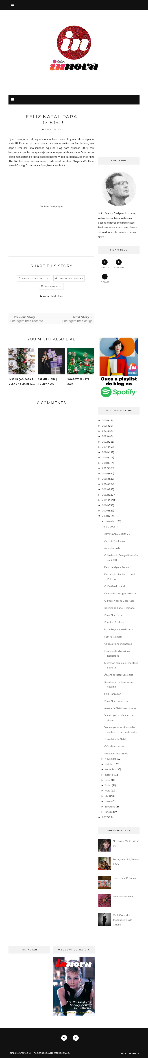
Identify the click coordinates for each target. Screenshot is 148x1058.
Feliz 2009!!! (111, 526)
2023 (105, 436)
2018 (105, 462)
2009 (105, 510)
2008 (105, 515)
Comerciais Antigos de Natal (120, 593)
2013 (105, 489)
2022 (105, 441)
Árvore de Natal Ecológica (118, 674)
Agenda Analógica (114, 540)
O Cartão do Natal (114, 586)
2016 (105, 473)
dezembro (110, 521)
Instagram (119, 268)
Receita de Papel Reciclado (119, 607)
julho (107, 779)
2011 (105, 499)
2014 (105, 484)
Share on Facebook (35, 278)
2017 (105, 468)
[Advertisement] (119, 132)
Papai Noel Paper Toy (116, 700)
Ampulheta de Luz (114, 548)
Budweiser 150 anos (124, 877)
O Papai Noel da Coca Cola (119, 600)
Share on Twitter (71, 278)
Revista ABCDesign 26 (117, 533)
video (60, 296)
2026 (105, 420)
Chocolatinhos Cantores (118, 643)
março (108, 801)
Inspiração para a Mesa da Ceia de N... (21, 381)
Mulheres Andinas (123, 896)
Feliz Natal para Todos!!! (118, 567)
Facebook (104, 268)
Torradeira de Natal (115, 739)
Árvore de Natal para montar (120, 708)
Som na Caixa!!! (113, 636)
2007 (105, 817)
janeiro (109, 811)
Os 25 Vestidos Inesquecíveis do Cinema (122, 920)
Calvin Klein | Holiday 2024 (47, 381)
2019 (105, 457)
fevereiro (110, 806)
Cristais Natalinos (114, 746)
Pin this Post (53, 286)
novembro (110, 758)
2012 (105, 494)
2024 (105, 431)
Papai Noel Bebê (113, 614)
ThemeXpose (39, 1052)
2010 (105, 505)
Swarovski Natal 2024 (79, 381)
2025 (105, 425)
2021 (105, 446)
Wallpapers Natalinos (116, 753)
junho (108, 785)
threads (105, 282)
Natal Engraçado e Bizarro (118, 629)
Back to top (129, 1053)
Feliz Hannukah (112, 693)
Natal (53, 296)
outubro (109, 764)
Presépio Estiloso (114, 622)
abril (107, 795)
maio (107, 790)
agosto (109, 774)
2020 (105, 452)
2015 (105, 478)
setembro (110, 769)
